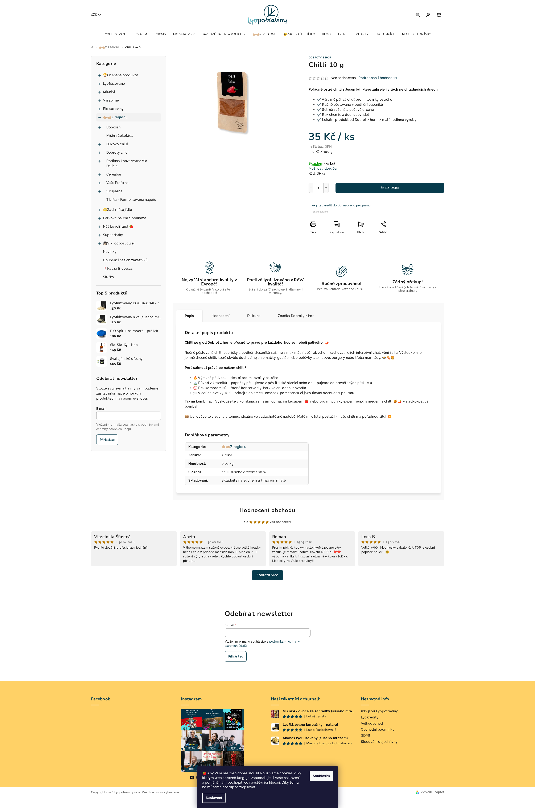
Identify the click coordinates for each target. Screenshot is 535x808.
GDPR (365, 736)
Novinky (110, 252)
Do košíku (392, 188)
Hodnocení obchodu (267, 510)
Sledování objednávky (379, 742)
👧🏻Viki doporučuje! (119, 243)
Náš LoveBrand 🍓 (118, 226)
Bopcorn (113, 127)
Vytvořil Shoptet (432, 792)
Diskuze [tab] (253, 316)
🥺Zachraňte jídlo (117, 210)
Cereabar (114, 174)
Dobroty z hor (117, 152)
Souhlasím (321, 776)
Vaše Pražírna (117, 183)
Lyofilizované (114, 84)
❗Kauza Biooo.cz (118, 269)
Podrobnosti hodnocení (377, 78)
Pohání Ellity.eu (320, 212)
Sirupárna (114, 191)
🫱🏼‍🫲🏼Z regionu (115, 117)
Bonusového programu (354, 205)
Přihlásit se (107, 439)
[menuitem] (115, 34)
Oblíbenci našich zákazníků (125, 260)
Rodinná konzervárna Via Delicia (126, 163)
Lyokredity (370, 717)
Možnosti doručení (324, 168)
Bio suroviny (113, 109)
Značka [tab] (296, 316)
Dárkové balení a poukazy (124, 218)
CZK (94, 14)
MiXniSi (109, 92)
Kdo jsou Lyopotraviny (379, 711)
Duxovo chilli (117, 144)
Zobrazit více (267, 575)
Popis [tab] (189, 316)
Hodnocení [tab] (221, 316)
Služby (108, 277)
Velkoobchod (372, 723)
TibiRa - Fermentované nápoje (131, 200)
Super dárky (113, 235)
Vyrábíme (111, 100)
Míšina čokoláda (119, 136)
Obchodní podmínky (378, 729)
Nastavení (214, 798)
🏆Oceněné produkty (120, 75)
